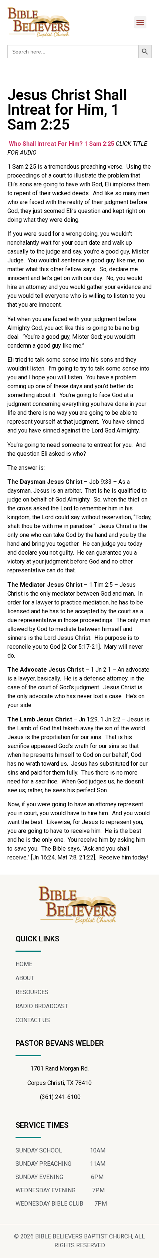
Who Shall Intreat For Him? (45, 143)
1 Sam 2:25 (99, 143)
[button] (140, 22)
